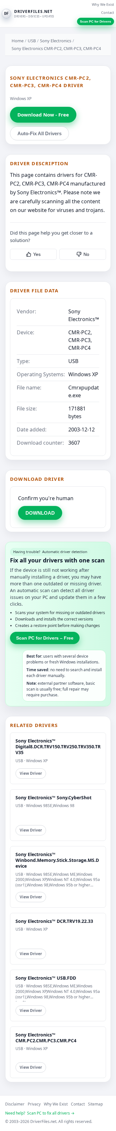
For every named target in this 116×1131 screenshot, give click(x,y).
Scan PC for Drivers (95, 21)
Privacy (34, 1104)
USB (32, 41)
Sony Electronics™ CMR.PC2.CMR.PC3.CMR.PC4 (45, 1038)
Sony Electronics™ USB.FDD (45, 978)
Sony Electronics (55, 41)
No (86, 254)
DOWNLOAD (40, 513)
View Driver (31, 773)
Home (18, 41)
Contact (107, 12)
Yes (37, 254)
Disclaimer (14, 1104)
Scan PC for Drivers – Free (44, 638)
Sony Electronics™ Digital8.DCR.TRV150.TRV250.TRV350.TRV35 (58, 746)
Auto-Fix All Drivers (39, 133)
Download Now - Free (43, 114)
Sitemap (95, 1104)
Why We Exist (103, 4)
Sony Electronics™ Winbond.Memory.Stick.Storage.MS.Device (57, 860)
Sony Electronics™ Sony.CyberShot (53, 797)
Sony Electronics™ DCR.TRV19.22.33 (54, 921)
